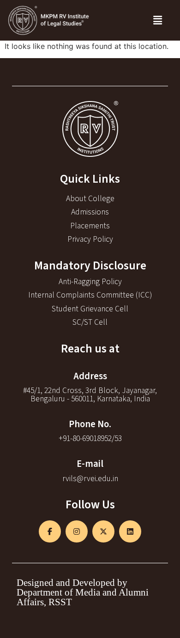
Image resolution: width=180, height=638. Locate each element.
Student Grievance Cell (90, 309)
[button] (158, 20)
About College (90, 198)
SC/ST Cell (90, 322)
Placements (90, 226)
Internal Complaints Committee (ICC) (90, 295)
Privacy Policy (90, 239)
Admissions (90, 212)
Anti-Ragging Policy (90, 281)
